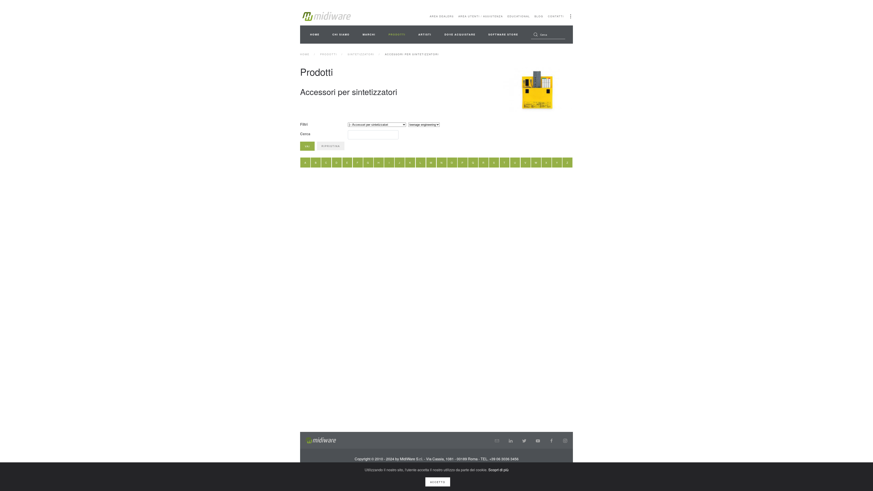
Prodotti (397, 34)
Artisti (424, 34)
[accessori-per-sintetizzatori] (537, 89)
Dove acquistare (459, 34)
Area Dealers (442, 16)
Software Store (503, 34)
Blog (538, 16)
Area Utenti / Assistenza (480, 16)
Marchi (369, 34)
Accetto (437, 482)
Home (314, 34)
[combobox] (548, 34)
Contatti (556, 16)
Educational (518, 16)
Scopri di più (498, 469)
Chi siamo (341, 34)
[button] (570, 16)
